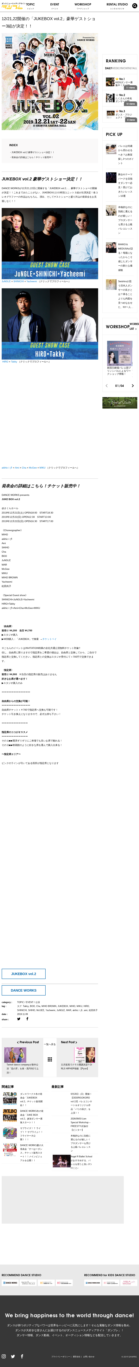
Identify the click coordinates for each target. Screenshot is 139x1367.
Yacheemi (31, 281)
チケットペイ (49, 639)
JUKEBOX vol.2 (23, 974)
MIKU (42, 467)
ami (85, 1010)
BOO (32, 1006)
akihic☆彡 (7, 467)
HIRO (5, 361)
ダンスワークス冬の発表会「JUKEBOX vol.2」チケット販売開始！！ (31, 1099)
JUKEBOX (63, 1006)
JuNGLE (6, 281)
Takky (14, 361)
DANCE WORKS (23, 990)
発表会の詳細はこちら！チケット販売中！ (32, 157)
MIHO (72, 1006)
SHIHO (31, 1010)
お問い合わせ (88, 1357)
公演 (37, 1002)
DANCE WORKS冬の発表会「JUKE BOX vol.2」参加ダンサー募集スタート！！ (31, 1117)
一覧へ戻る (50, 1044)
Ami (17, 467)
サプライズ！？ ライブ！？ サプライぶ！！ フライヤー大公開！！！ (31, 1134)
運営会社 (76, 1357)
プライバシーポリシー (60, 1357)
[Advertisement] (36, 1200)
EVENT (54, 6)
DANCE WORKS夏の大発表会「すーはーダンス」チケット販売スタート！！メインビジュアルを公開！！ (31, 1153)
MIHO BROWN (49, 1006)
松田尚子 (93, 1010)
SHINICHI (18, 281)
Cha (24, 467)
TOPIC (30, 6)
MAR (68, 1010)
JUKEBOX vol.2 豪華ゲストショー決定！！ (33, 152)
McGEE (40, 1010)
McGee (33, 467)
